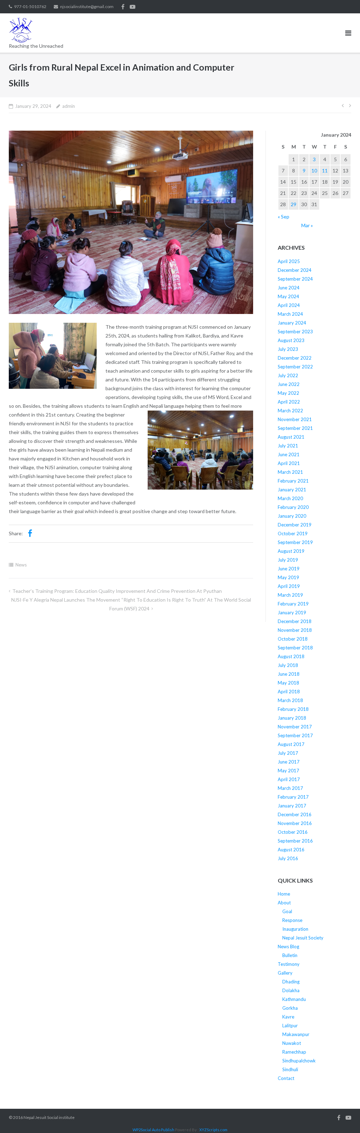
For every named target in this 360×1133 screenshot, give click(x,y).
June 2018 (289, 674)
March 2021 (290, 472)
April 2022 (289, 402)
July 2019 (288, 560)
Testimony (289, 964)
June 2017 (289, 762)
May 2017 (288, 770)
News (21, 565)
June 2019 (289, 568)
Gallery (285, 973)
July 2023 (288, 349)
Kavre (288, 1017)
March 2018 (290, 700)
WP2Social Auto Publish (153, 1129)
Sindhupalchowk (299, 1060)
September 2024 (295, 279)
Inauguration (295, 929)
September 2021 (295, 428)
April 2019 (289, 586)
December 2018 (294, 621)
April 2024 (289, 305)
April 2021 (289, 463)
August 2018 (291, 656)
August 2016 (291, 849)
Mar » (307, 225)
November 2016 (295, 823)
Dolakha (291, 990)
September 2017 (295, 735)
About (284, 902)
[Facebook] (30, 533)
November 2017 (295, 726)
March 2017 (290, 788)
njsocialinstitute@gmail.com (87, 6)
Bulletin (289, 955)
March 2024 (290, 314)
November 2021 (295, 419)
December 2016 (294, 814)
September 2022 (295, 366)
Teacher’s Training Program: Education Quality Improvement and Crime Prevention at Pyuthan (117, 591)
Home (284, 894)
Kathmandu (294, 999)
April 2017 (289, 779)
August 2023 (291, 340)
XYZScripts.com (213, 1129)
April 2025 (289, 261)
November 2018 (295, 630)
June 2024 (289, 287)
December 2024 (294, 270)
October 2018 (293, 639)
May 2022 (288, 393)
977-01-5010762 (30, 6)
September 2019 (295, 542)
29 (293, 204)
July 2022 (288, 375)
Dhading (291, 981)
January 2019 (292, 612)
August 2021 (291, 437)
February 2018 (293, 709)
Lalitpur (290, 1025)
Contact (286, 1078)
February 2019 (293, 604)
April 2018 (289, 691)
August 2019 (291, 551)
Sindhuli (290, 1069)
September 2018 (295, 647)
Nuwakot (291, 1043)
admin (68, 106)
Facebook (122, 6)
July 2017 (288, 753)
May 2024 (288, 296)
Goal (287, 911)
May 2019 (288, 577)
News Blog (288, 946)
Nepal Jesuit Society (302, 938)
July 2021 (288, 445)
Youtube (132, 6)
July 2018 (288, 665)
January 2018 (292, 718)
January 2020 (292, 516)
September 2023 (295, 331)
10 (314, 170)
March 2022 (290, 410)
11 (325, 170)
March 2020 (290, 498)
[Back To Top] (342, 1116)
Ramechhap (294, 1052)
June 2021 (289, 454)
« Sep (283, 217)
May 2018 (288, 683)
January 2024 (292, 323)
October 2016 (293, 832)
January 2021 (292, 489)
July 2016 (288, 858)
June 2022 (289, 384)
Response (292, 920)
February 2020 (293, 507)
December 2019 (294, 525)
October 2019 (293, 533)
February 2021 (293, 481)
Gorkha (290, 1008)
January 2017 (292, 805)
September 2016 (295, 841)
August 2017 (291, 744)
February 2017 (293, 797)
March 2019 (290, 595)
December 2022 (294, 358)
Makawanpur (295, 1034)
